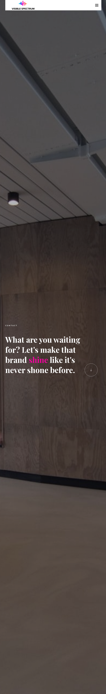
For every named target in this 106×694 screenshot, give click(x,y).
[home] (23, 5)
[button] (97, 5)
